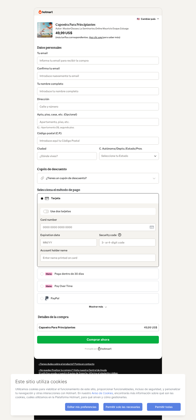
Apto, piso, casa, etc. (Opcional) (57, 114)
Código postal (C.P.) (49, 133)
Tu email (42, 53)
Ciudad (41, 148)
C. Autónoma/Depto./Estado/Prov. (120, 148)
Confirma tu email (48, 68)
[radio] (41, 198)
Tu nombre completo (50, 83)
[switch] (46, 211)
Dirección (43, 99)
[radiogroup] (98, 248)
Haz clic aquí (96, 37)
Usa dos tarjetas (60, 211)
